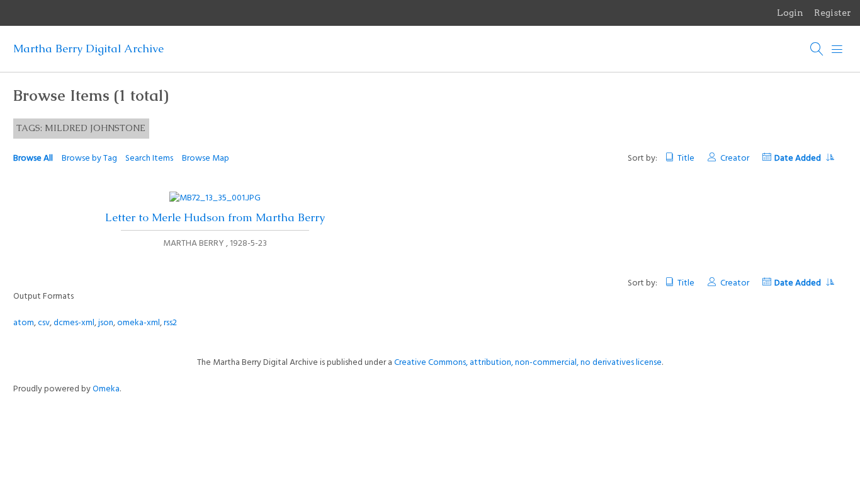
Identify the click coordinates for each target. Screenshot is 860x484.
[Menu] (837, 49)
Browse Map (205, 158)
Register (832, 13)
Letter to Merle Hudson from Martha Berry (215, 217)
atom (23, 323)
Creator (734, 158)
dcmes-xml (74, 323)
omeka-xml (138, 323)
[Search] (817, 49)
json (105, 323)
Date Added (798, 158)
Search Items (149, 158)
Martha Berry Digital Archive (88, 48)
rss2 (170, 323)
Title (685, 158)
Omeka (106, 389)
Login (790, 13)
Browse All (33, 158)
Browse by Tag (89, 158)
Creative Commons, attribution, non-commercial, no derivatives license (528, 362)
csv (44, 323)
